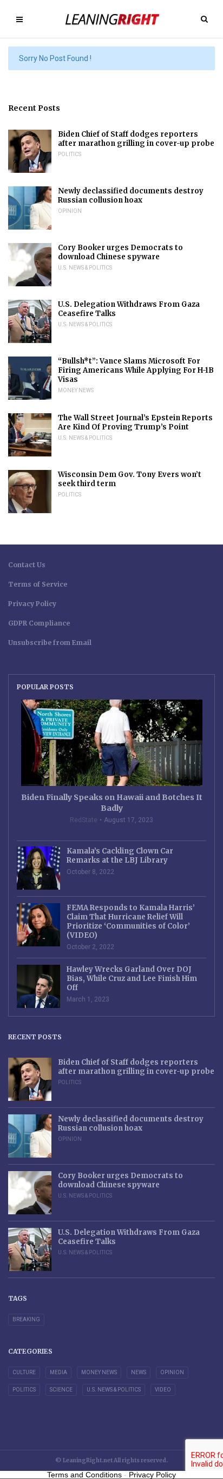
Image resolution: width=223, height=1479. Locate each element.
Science (61, 1390)
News (138, 1372)
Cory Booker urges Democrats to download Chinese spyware (120, 252)
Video (163, 1390)
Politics (69, 154)
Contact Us (26, 565)
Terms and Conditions (84, 1474)
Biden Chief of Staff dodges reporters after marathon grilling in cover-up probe (136, 139)
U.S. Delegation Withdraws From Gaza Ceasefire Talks (129, 309)
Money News (76, 390)
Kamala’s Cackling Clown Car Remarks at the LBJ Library (120, 855)
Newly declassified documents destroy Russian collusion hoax (131, 195)
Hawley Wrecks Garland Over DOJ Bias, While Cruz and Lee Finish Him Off (132, 978)
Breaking (26, 1319)
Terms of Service (37, 584)
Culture (24, 1372)
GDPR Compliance (39, 623)
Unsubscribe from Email (49, 642)
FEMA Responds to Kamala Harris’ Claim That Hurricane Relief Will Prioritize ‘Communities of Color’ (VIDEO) (131, 921)
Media (58, 1372)
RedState (83, 820)
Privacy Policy (32, 604)
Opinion (70, 211)
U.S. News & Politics (85, 268)
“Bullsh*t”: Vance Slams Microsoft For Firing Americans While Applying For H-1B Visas (136, 370)
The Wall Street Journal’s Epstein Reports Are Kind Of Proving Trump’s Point (135, 422)
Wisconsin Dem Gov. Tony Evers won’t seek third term (129, 479)
